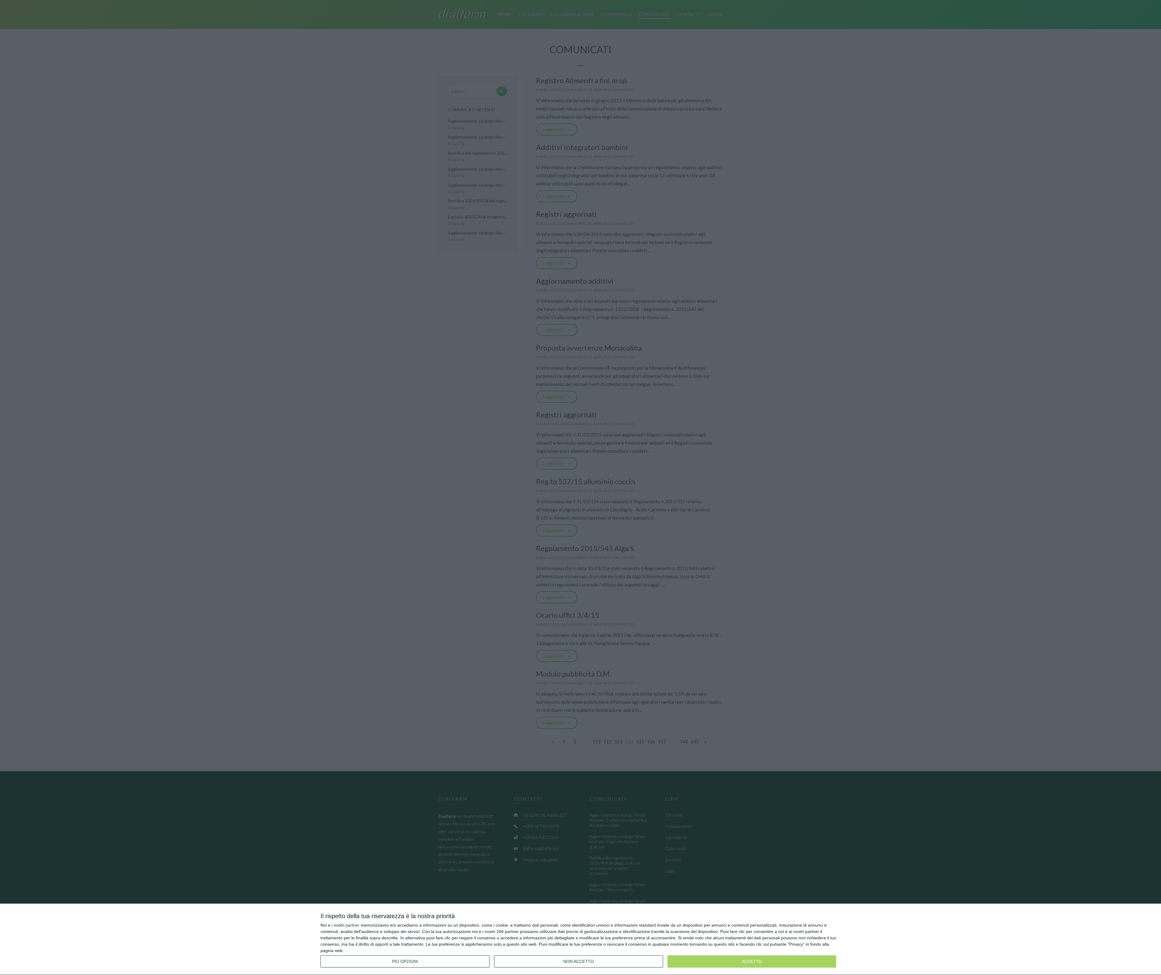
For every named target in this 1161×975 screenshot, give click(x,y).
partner (352, 925)
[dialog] (580, 939)
